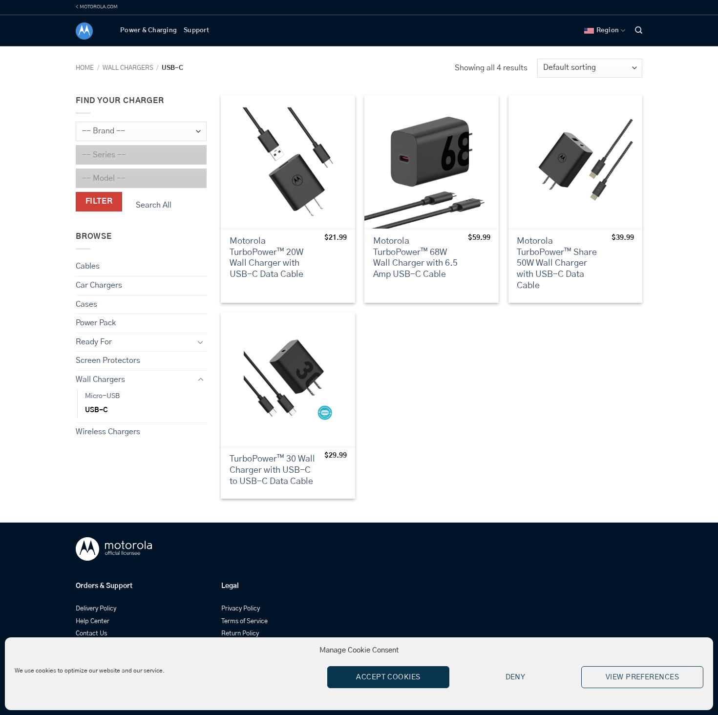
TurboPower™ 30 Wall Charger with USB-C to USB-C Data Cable (272, 470)
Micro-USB (102, 395)
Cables (88, 266)
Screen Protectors (108, 360)
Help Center (92, 621)
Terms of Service (244, 621)
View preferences (642, 677)
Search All (153, 205)
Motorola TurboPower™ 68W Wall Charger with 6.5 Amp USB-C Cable (415, 258)
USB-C (96, 409)
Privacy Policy (240, 609)
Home (85, 68)
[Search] (638, 30)
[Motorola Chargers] (91, 31)
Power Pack (96, 323)
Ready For (94, 342)
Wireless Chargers (108, 432)
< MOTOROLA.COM (97, 6)
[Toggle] (201, 342)
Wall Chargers (128, 68)
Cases (86, 304)
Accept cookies (388, 677)
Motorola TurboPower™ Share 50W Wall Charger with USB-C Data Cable (557, 263)
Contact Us (91, 634)
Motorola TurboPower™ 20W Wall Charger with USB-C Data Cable (266, 258)
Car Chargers (99, 285)
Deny (516, 677)
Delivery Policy (96, 609)
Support (196, 30)
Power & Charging (148, 30)
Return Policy (240, 634)
